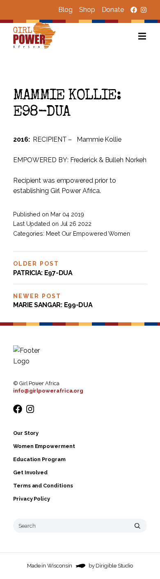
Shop (87, 10)
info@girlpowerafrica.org (48, 391)
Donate (113, 10)
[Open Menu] (149, 36)
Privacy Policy (31, 499)
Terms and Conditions (43, 485)
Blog (65, 10)
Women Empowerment (44, 446)
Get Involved (30, 472)
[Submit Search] (137, 525)
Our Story (26, 433)
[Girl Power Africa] (36, 36)
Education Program (39, 459)
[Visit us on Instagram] (143, 10)
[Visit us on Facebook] (133, 10)
